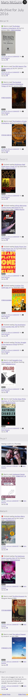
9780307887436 (10, 251)
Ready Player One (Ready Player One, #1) (13, 248)
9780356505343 (15, 560)
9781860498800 (6, 610)
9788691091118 (21, 476)
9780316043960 (16, 30)
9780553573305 (10, 168)
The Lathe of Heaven (19, 634)
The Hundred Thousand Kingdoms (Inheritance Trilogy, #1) (12, 84)
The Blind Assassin (18, 596)
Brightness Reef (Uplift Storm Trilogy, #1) (13, 165)
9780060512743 (6, 648)
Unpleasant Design (18, 474)
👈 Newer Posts (5, 694)
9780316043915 (6, 98)
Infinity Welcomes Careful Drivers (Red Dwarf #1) (14, 206)
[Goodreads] (7, 60)
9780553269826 (6, 300)
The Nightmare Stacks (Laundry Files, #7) (13, 557)
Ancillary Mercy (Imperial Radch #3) (13, 517)
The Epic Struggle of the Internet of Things (13, 343)
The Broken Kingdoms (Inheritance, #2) (10, 27)
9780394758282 (10, 403)
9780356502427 (10, 520)
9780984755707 (10, 364)
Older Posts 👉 (23, 694)
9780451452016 (19, 209)
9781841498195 (6, 135)
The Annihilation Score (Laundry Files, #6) (13, 326)
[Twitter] (7, 689)
